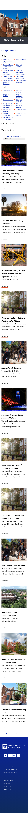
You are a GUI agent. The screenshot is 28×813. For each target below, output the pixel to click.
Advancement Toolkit (10, 770)
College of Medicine (6, 95)
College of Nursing (8, 100)
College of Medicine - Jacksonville (19, 95)
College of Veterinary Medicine (19, 105)
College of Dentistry (19, 91)
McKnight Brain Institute (7, 110)
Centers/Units (7, 123)
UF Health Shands (21, 109)
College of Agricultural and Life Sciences (7, 61)
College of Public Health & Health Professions (7, 105)
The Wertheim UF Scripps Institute (8, 118)
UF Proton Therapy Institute (21, 114)
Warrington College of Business (21, 81)
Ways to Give (7, 130)
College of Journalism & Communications (20, 72)
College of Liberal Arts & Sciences (8, 77)
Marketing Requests (10, 772)
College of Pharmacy (19, 100)
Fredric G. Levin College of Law (20, 77)
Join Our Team (8, 781)
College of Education (19, 65)
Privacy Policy (8, 789)
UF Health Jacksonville (6, 114)
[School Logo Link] (13, 746)
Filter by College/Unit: (14, 136)
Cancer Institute (7, 90)
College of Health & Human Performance (8, 72)
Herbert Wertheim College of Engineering (8, 82)
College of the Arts (21, 59)
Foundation (7, 783)
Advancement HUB (9, 767)
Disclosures (7, 786)
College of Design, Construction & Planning (8, 66)
